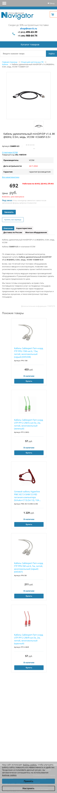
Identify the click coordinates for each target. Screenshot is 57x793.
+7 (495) (27, 35)
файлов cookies (9, 775)
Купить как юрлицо (12, 219)
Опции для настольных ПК (32, 62)
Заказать (9, 212)
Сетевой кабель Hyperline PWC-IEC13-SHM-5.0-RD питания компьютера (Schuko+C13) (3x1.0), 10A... (27, 496)
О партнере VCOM (10, 152)
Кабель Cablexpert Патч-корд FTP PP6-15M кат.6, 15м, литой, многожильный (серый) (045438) (28, 352)
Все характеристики (10, 177)
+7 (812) (27, 32)
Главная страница (9, 62)
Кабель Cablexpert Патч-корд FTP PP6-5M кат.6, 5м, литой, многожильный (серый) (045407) (28, 567)
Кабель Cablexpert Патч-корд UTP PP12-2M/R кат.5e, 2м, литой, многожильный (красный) (28, 639)
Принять (28, 781)
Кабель (5, 64)
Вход (52, 3)
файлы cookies (30, 764)
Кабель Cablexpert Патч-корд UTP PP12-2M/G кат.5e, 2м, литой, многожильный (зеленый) (28, 424)
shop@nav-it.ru (28, 28)
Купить (29, 381)
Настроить (28, 788)
